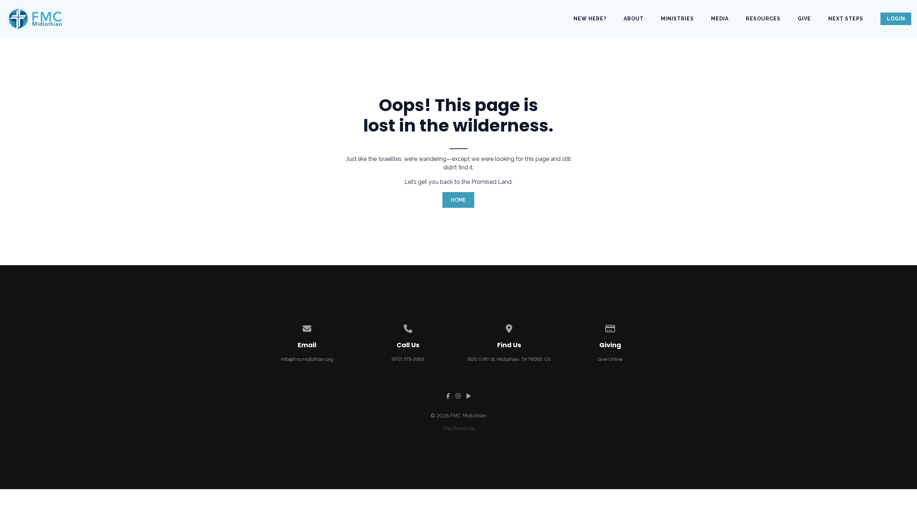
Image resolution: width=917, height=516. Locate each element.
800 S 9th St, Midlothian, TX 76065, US (509, 359)
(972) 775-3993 (408, 359)
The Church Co (458, 428)
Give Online (610, 359)
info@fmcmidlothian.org (307, 359)
